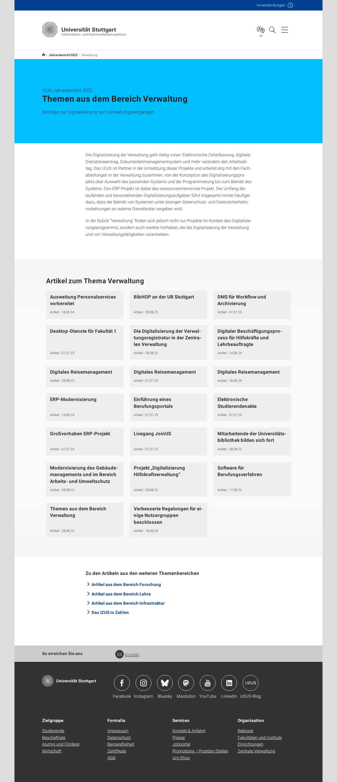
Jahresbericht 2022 (63, 55)
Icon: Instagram (143, 683)
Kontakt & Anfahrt (188, 730)
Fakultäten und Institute (260, 737)
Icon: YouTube (208, 683)
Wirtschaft (51, 751)
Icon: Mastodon (186, 683)
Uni (271, 5)
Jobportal (181, 744)
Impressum (117, 730)
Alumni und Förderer (61, 744)
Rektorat (245, 730)
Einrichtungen (250, 744)
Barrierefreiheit (120, 744)
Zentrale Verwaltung (256, 751)
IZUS (43, 54)
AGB (111, 757)
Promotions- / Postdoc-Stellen (200, 751)
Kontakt (132, 654)
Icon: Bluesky (165, 683)
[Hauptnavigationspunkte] (284, 29)
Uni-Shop (181, 757)
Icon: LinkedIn (229, 683)
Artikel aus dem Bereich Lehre (121, 594)
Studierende (53, 730)
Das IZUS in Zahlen (110, 612)
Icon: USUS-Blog (251, 683)
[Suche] (272, 29)
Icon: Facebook (122, 683)
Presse (178, 737)
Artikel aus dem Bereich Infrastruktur (128, 603)
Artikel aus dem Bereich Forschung (126, 584)
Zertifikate (116, 751)
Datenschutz (119, 737)
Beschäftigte (53, 737)
